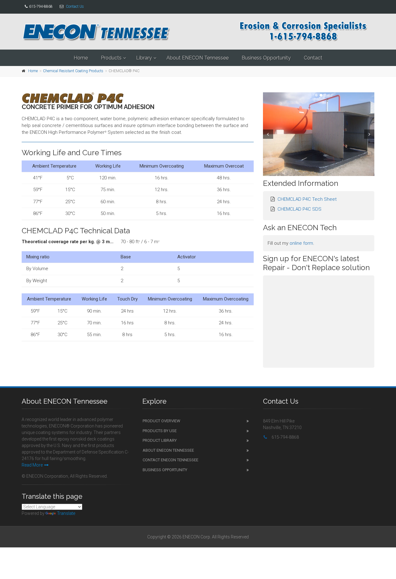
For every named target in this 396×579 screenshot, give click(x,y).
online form (301, 243)
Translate (66, 513)
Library (144, 58)
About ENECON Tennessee (197, 58)
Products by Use (160, 430)
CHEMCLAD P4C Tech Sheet (307, 199)
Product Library (160, 440)
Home (81, 58)
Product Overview (161, 421)
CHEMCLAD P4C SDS (299, 209)
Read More (32, 465)
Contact (313, 58)
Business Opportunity (266, 58)
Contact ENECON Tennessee (170, 460)
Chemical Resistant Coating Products (73, 71)
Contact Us (75, 6)
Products (111, 58)
